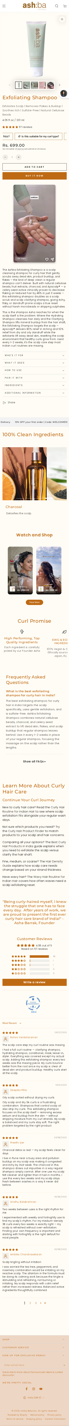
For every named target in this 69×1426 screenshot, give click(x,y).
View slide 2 (30, 497)
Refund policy (37, 1415)
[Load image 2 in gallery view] (26, 85)
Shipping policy (34, 1419)
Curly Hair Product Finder (26, 831)
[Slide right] (59, 85)
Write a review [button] (34, 982)
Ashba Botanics (29, 1411)
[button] (56, 6)
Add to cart (34, 166)
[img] (10, 1033)
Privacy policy (54, 1415)
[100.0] (33, 1003)
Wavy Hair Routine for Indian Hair (33, 879)
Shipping (19, 149)
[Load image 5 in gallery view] (50, 85)
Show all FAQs (33, 761)
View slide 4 (49, 497)
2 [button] (30, 1303)
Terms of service (14, 1419)
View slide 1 (20, 497)
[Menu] (4, 6)
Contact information (55, 1419)
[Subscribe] (65, 1365)
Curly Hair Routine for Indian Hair (33, 809)
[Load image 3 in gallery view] (34, 85)
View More (34, 602)
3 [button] (36, 1303)
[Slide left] (9, 85)
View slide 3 (39, 497)
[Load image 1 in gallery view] (18, 85)
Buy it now (35, 175)
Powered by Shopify (17, 1415)
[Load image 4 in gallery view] (42, 85)
